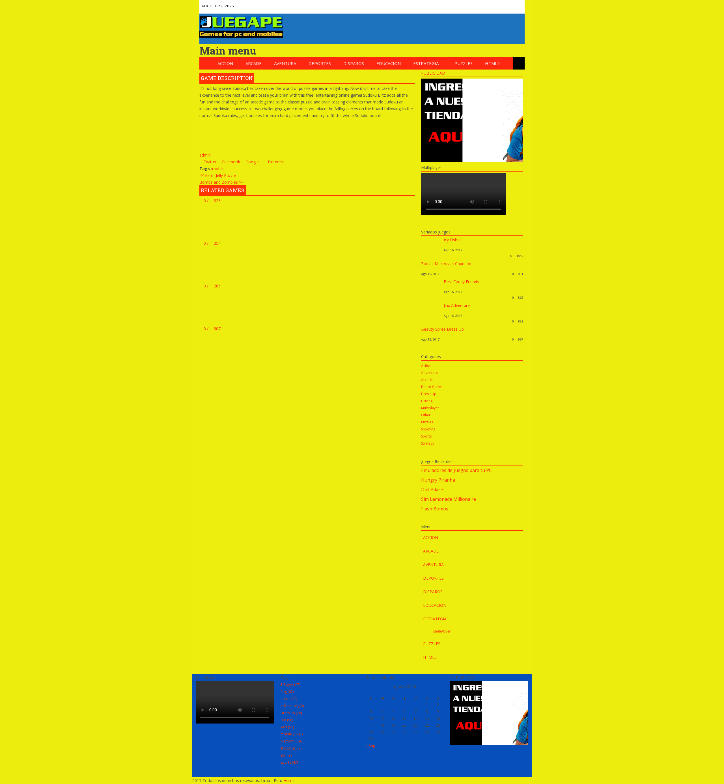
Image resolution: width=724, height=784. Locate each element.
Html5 (492, 63)
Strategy (427, 443)
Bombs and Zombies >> (221, 182)
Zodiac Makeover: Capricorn (447, 263)
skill (287, 755)
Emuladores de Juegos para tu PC (456, 470)
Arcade (253, 63)
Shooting (428, 429)
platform (291, 741)
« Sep (370, 745)
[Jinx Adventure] (431, 321)
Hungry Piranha (438, 480)
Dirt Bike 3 (432, 489)
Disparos (353, 63)
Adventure (429, 372)
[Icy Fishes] (431, 255)
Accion (225, 63)
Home (289, 780)
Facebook (455, 4)
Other (425, 415)
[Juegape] (241, 36)
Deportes (320, 63)
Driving (426, 401)
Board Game (431, 386)
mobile (218, 168)
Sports (426, 436)
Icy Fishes (453, 239)
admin (205, 155)
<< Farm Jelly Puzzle (217, 175)
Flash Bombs (434, 509)
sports (289, 762)
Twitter (467, 4)
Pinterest (492, 4)
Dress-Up (428, 393)
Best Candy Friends (461, 281)
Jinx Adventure (457, 305)
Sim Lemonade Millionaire (448, 499)
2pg (287, 691)
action (289, 698)
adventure (292, 705)
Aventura (285, 63)
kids (287, 727)
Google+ (480, 4)
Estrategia (426, 63)
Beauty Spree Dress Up (442, 329)
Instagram (516, 4)
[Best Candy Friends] (431, 297)
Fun (287, 720)
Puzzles (463, 63)
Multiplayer (430, 408)
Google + (253, 161)
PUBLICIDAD (433, 73)
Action (426, 365)
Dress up (291, 713)
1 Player (290, 684)
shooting (291, 748)
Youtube (504, 4)
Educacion (388, 63)
